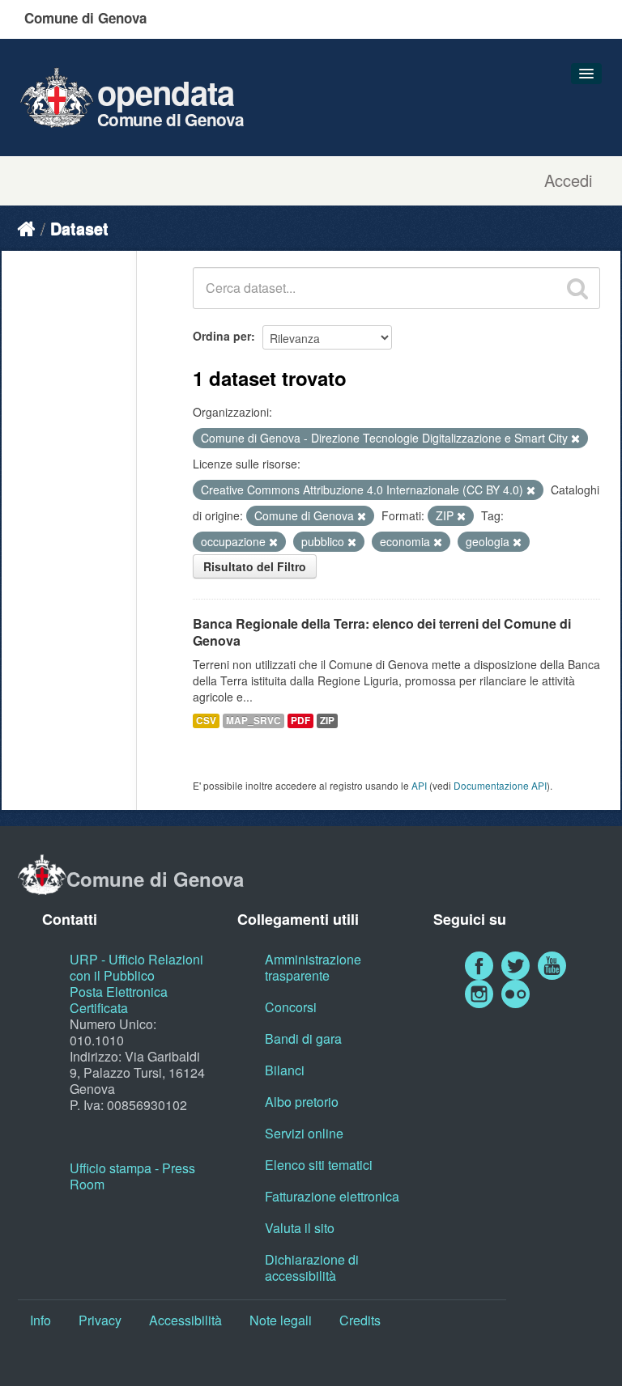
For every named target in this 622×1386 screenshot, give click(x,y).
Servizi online (304, 1133)
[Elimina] (575, 438)
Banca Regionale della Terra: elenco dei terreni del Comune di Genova (382, 632)
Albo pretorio (302, 1101)
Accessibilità (185, 1320)
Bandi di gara (303, 1038)
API (419, 785)
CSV (206, 720)
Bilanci (285, 1070)
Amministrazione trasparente (313, 967)
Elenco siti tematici (319, 1164)
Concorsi (291, 1007)
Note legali (280, 1320)
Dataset (79, 227)
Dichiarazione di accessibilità (312, 1267)
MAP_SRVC (253, 720)
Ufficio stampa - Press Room (132, 1176)
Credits (360, 1320)
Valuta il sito (299, 1228)
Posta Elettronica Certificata (119, 999)
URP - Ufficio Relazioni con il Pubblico (136, 967)
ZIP (327, 720)
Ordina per (222, 336)
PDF (300, 720)
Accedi (568, 180)
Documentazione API (500, 785)
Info (40, 1320)
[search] (577, 288)
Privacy (100, 1320)
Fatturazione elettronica (332, 1196)
